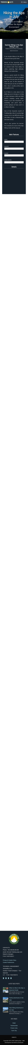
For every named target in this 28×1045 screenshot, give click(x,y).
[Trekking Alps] (7, 2)
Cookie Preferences (8, 962)
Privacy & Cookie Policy (9, 960)
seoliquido (20, 1042)
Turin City (14, 1030)
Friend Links (14, 1028)
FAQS (14, 1023)
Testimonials (14, 1025)
